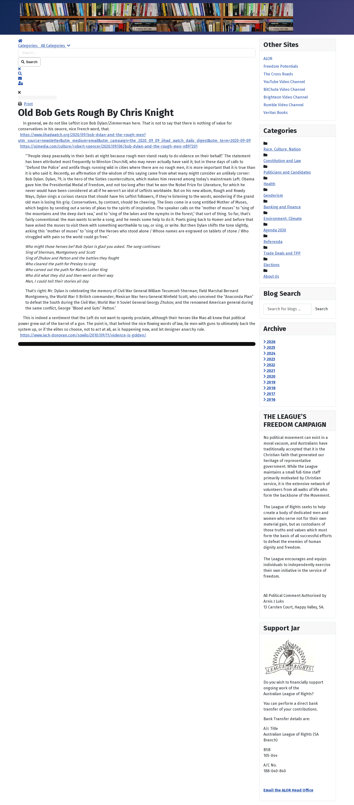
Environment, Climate (282, 218)
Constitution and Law (282, 160)
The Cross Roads (278, 74)
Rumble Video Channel (283, 105)
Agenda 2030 (274, 230)
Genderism (273, 195)
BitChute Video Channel (284, 89)
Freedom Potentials (280, 66)
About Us (271, 276)
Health (269, 184)
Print (28, 104)
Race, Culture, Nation (282, 149)
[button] (137, 73)
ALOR (267, 58)
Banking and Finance (282, 207)
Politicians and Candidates (287, 172)
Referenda (272, 241)
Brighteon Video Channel (285, 97)
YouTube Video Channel (284, 81)
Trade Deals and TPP (282, 253)
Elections (271, 265)
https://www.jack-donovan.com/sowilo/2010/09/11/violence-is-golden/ (83, 335)
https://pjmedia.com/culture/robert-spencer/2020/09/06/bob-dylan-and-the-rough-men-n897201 (108, 146)
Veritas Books (275, 112)
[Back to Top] (345, 796)
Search (31, 62)
